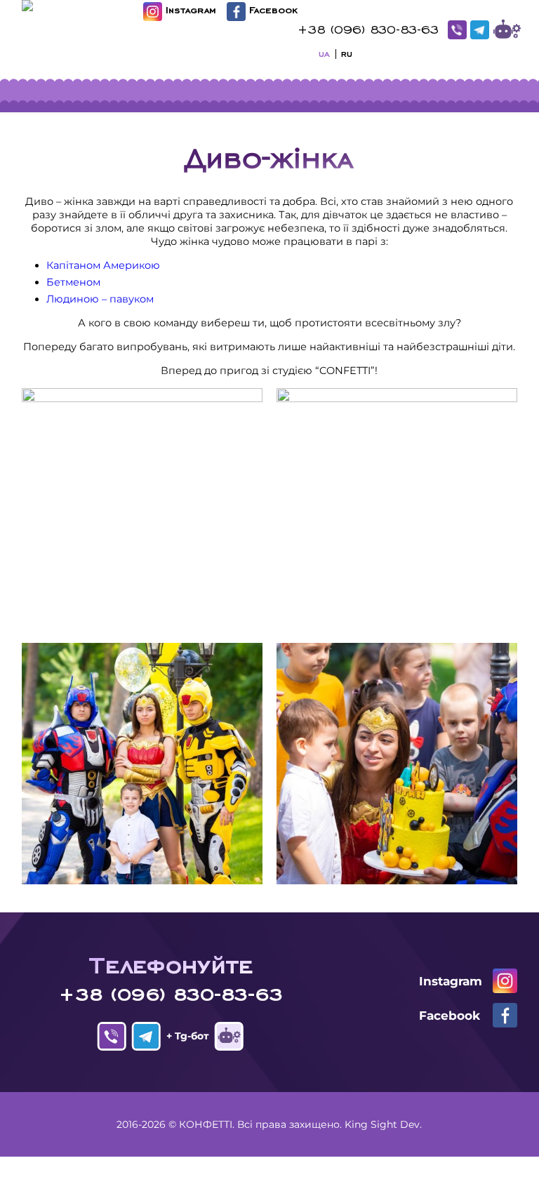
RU (346, 53)
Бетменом (73, 282)
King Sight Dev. (383, 1124)
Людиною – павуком (100, 299)
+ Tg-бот (507, 29)
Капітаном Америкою (103, 265)
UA (324, 53)
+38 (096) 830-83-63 (368, 28)
